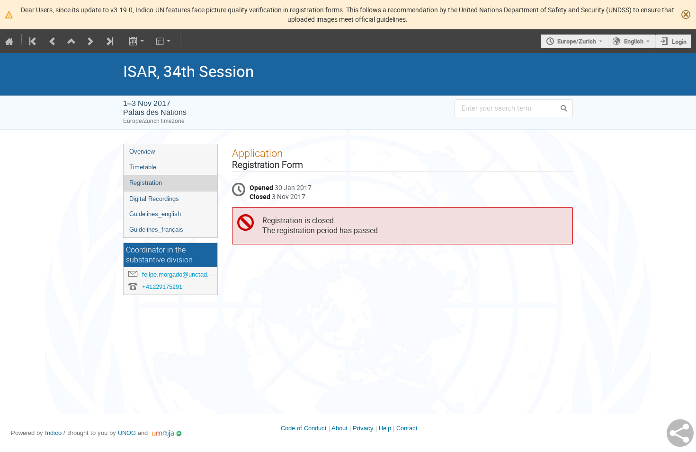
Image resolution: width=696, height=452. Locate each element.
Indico (53, 433)
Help (385, 428)
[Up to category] (71, 41)
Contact (407, 428)
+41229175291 (162, 287)
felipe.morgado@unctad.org (179, 274)
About (339, 428)
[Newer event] (90, 41)
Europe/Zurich (576, 41)
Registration (145, 182)
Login (679, 41)
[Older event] (52, 41)
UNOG (127, 433)
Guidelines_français (156, 229)
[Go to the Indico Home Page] (9, 41)
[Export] (137, 41)
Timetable (142, 167)
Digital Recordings (154, 198)
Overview (142, 151)
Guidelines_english (155, 213)
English (633, 41)
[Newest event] (108, 41)
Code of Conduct (304, 428)
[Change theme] (164, 41)
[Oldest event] (33, 41)
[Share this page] (680, 433)
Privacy (363, 428)
